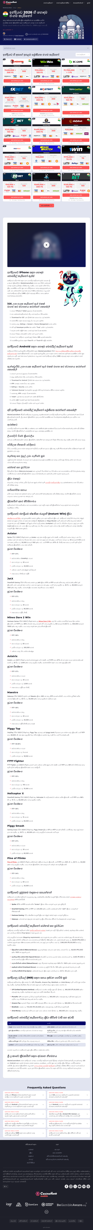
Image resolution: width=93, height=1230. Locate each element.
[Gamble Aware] (72, 1209)
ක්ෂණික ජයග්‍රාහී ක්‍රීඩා (14, 520)
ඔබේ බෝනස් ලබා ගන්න (17, 80)
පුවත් (88, 3)
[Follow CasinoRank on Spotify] (83, 1191)
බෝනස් (30, 1154)
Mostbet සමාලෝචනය (46, 113)
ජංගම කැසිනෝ (48, 3)
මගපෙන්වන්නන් (78, 3)
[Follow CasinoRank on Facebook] (66, 1191)
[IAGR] (9, 1209)
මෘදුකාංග (30, 1161)
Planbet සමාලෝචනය (75, 198)
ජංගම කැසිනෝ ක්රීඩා (62, 3)
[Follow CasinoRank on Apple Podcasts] (87, 1191)
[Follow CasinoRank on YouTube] (79, 1191)
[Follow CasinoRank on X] (74, 1191)
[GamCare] (31, 1209)
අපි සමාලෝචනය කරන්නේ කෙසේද (57, 1164)
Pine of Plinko (12, 864)
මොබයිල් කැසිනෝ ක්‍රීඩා (52, 485)
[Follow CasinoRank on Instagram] (70, 1191)
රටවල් (30, 1164)
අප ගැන (56, 1154)
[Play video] (46, 245)
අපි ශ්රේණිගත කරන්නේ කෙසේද (56, 1161)
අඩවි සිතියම (30, 1167)
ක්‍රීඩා (30, 1157)
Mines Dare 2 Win (45, 623)
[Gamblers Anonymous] (18, 1209)
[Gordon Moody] (47, 1209)
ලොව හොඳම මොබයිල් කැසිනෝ (44, 1070)
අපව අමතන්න (56, 1157)
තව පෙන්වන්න (45, 205)
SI (4, 1191)
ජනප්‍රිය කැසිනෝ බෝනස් (38, 932)
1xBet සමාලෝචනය (17, 113)
